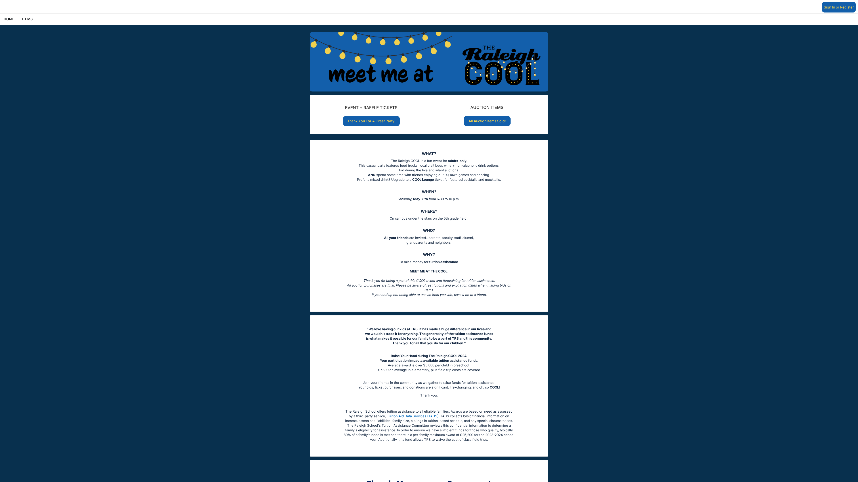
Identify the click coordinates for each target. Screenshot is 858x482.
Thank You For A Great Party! (371, 121)
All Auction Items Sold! (487, 121)
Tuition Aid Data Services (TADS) (412, 416)
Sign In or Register (839, 7)
